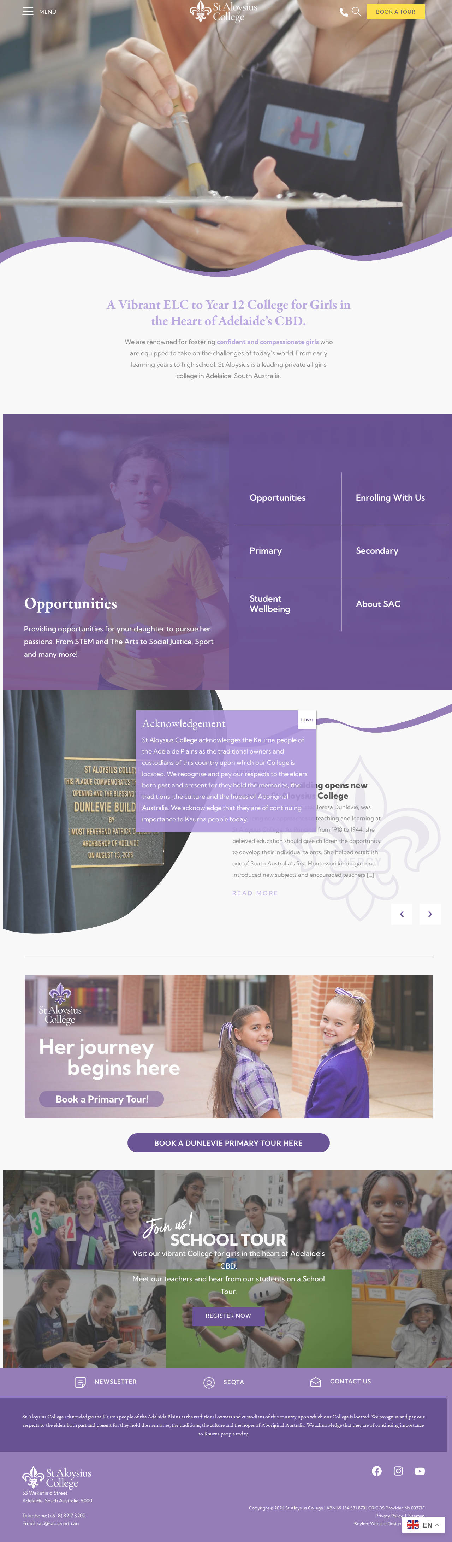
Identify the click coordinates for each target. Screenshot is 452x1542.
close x (307, 719)
